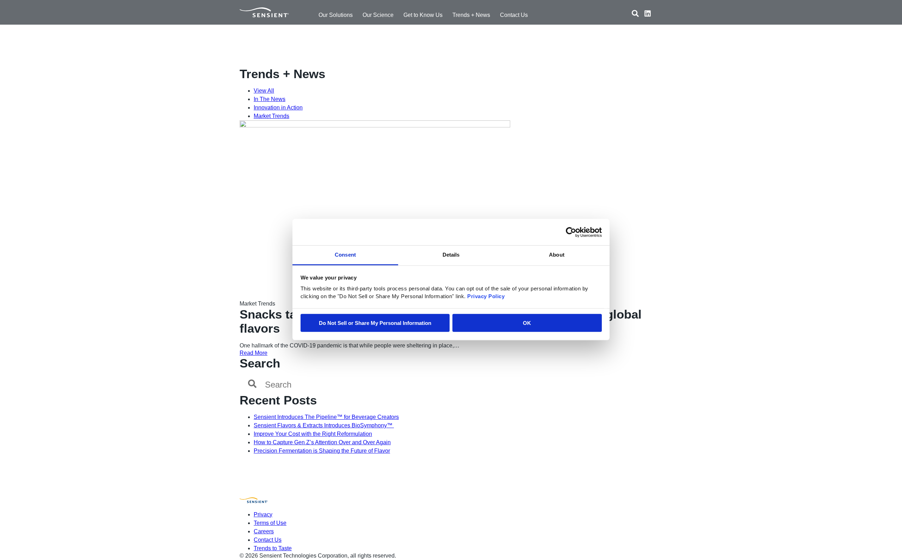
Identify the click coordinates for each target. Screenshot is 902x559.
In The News (269, 99)
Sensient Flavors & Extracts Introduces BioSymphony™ (324, 425)
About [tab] (556, 255)
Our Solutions (336, 15)
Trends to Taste (273, 548)
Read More (253, 353)
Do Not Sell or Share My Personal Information (375, 323)
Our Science (378, 15)
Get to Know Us (423, 15)
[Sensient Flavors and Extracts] (264, 12)
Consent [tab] (345, 255)
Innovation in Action (278, 108)
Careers (264, 531)
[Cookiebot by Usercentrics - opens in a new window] (571, 232)
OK (527, 323)
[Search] (635, 14)
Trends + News (471, 15)
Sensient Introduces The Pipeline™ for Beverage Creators (326, 417)
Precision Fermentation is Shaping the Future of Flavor (322, 451)
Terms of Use (270, 523)
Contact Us (514, 15)
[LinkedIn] (647, 14)
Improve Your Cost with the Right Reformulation (313, 434)
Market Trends (271, 116)
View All (264, 91)
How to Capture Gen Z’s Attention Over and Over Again (322, 442)
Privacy (263, 514)
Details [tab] (451, 255)
